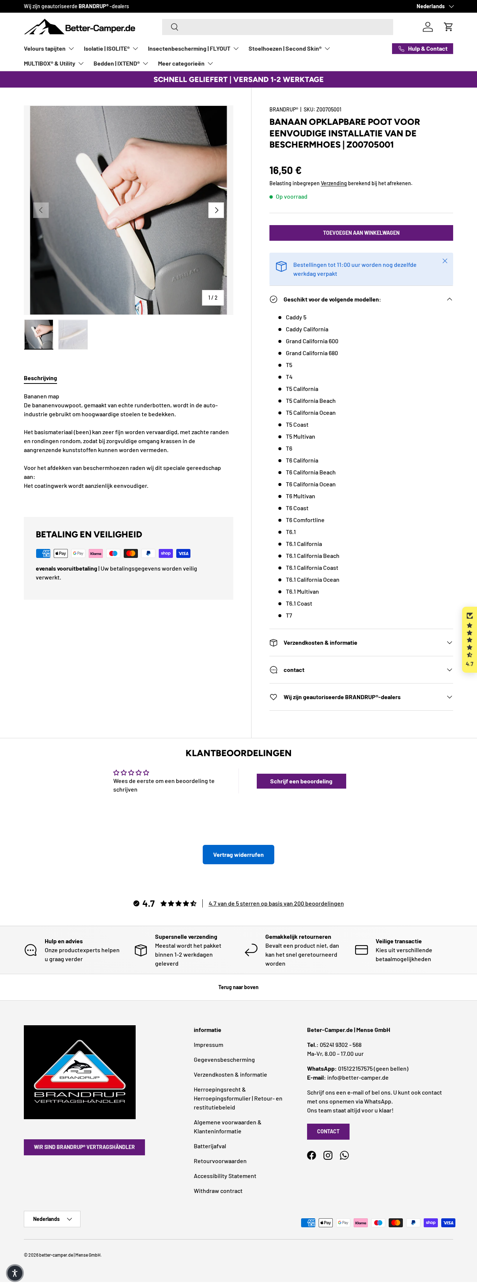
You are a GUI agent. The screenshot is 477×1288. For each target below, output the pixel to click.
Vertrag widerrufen (238, 854)
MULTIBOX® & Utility (49, 63)
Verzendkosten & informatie (230, 1074)
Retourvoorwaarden (220, 1160)
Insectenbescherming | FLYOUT (189, 48)
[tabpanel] (128, 445)
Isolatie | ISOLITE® (107, 48)
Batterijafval (210, 1145)
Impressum (208, 1044)
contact (328, 1131)
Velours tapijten (45, 48)
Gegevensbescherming (224, 1059)
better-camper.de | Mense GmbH (70, 1254)
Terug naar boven (238, 987)
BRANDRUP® (283, 109)
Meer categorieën (181, 63)
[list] (128, 210)
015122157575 (355, 1068)
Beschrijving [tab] (40, 377)
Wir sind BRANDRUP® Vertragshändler (84, 1147)
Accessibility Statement (225, 1175)
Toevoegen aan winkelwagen (361, 233)
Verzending (334, 183)
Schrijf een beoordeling (301, 781)
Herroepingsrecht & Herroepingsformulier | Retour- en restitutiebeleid (238, 1098)
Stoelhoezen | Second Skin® (285, 48)
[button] (469, 640)
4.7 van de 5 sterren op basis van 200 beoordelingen (276, 903)
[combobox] (277, 27)
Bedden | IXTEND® (117, 63)
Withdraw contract (218, 1190)
